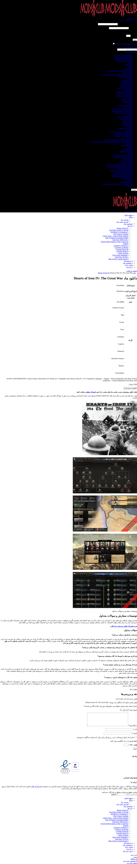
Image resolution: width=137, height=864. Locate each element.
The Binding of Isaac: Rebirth (123, 155)
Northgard (129, 115)
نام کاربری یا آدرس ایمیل (127, 24)
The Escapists (128, 159)
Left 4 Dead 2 (128, 107)
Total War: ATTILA (126, 163)
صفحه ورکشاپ (131, 271)
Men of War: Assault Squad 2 (123, 109)
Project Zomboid (127, 124)
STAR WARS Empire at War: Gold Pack (119, 140)
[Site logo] (120, 16)
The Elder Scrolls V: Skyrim (123, 157)
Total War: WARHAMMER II (122, 174)
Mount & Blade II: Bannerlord (122, 111)
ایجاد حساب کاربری (127, 20)
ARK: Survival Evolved (124, 61)
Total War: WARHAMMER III (122, 176)
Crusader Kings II (127, 82)
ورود (135, 40)
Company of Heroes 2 (125, 76)
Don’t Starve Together (120, 234)
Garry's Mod (128, 98)
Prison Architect (127, 123)
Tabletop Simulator (126, 151)
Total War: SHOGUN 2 (125, 169)
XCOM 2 (129, 186)
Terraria (130, 153)
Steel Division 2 (127, 146)
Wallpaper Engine (127, 182)
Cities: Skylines (127, 73)
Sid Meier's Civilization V (124, 134)
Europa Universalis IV (125, 94)
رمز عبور (133, 28)
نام (135, 729)
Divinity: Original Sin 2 (125, 88)
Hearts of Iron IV (127, 99)
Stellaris (130, 147)
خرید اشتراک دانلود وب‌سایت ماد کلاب (123, 626)
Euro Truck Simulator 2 (125, 92)
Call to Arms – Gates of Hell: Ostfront (120, 71)
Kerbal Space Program (125, 105)
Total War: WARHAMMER (123, 172)
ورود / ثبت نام (128, 851)
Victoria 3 (129, 180)
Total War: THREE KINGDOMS (121, 171)
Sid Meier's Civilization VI (124, 136)
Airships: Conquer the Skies (123, 57)
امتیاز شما (133, 710)
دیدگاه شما (132, 726)
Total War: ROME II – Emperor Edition (119, 165)
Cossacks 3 (129, 78)
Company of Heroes (121, 247)
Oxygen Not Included (125, 117)
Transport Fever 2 (127, 178)
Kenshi (130, 103)
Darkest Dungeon (127, 86)
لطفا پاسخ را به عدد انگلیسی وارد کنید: (123, 32)
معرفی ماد (124, 220)
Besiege (130, 67)
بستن (135, 857)
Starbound (129, 144)
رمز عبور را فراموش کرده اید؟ (126, 44)
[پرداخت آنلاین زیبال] (75, 767)
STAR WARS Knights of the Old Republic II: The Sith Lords (112, 142)
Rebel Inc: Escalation (125, 128)
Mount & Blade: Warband (124, 113)
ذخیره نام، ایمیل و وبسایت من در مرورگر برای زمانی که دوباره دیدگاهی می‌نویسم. (105, 737)
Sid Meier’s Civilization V (119, 232)
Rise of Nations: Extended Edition (121, 132)
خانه (134, 273)
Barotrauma (129, 65)
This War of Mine (127, 161)
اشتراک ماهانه (91, 392)
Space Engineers (127, 138)
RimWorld (129, 130)
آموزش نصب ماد (122, 222)
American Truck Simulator (124, 59)
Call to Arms (128, 69)
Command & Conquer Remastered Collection (117, 74)
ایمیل (134, 733)
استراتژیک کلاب (36, 786)
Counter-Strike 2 (127, 80)
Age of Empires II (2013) (124, 55)
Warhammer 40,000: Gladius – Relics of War (117, 184)
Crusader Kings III (126, 84)
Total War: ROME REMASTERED (120, 167)
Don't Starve (128, 90)
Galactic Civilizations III (124, 96)
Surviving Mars (127, 149)
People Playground (126, 119)
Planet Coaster (128, 121)
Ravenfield (129, 126)
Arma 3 (130, 63)
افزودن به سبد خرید (130, 388)
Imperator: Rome (127, 101)
